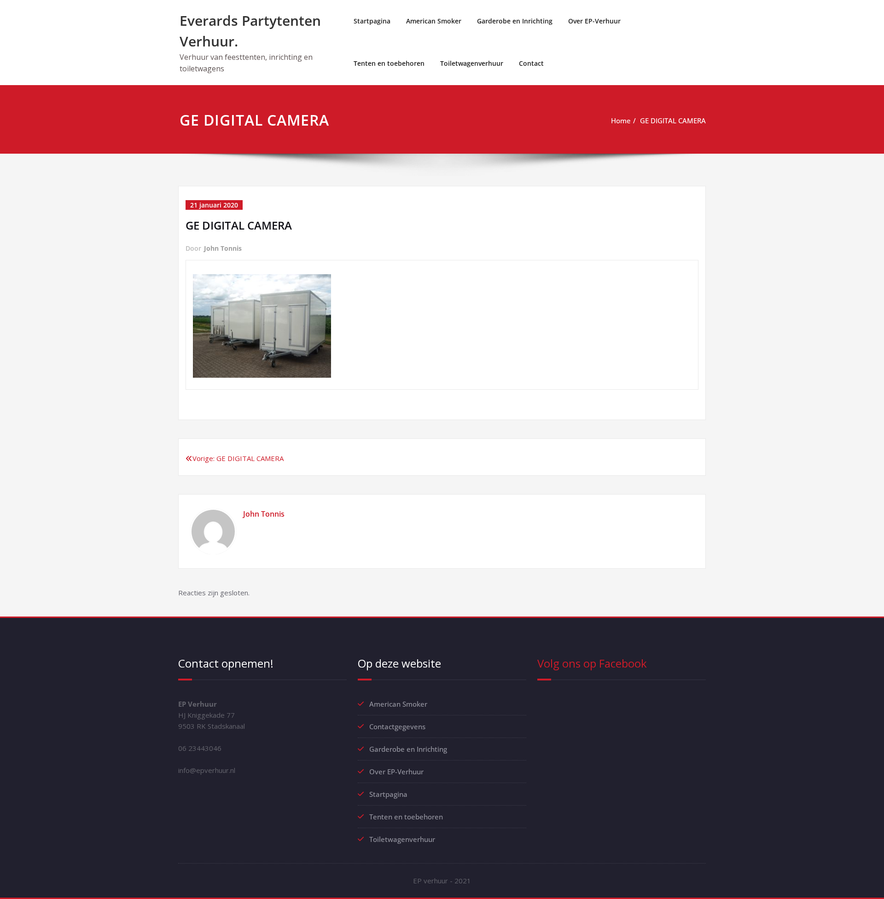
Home (621, 120)
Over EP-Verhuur (594, 21)
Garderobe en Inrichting (514, 21)
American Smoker (433, 21)
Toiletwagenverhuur (471, 63)
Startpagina (372, 21)
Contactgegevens (397, 726)
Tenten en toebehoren (389, 63)
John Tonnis (223, 248)
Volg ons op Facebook (592, 663)
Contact (531, 63)
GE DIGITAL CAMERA (673, 120)
